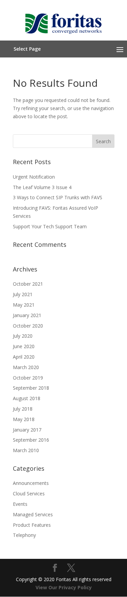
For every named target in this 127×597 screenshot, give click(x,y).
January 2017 (27, 429)
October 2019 (28, 377)
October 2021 (28, 284)
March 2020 (26, 367)
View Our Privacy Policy (64, 587)
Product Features (32, 525)
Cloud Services (29, 493)
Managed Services (33, 514)
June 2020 (24, 346)
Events (20, 504)
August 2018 (26, 398)
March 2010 (26, 450)
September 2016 (31, 440)
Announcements (31, 483)
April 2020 (24, 357)
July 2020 (23, 336)
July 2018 (23, 409)
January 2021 (27, 315)
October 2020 (28, 325)
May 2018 (24, 419)
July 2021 (23, 294)
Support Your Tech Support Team (50, 226)
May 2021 (24, 305)
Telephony (24, 535)
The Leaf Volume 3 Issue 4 (42, 187)
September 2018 (31, 388)
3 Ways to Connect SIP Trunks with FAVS (57, 197)
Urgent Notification (34, 177)
